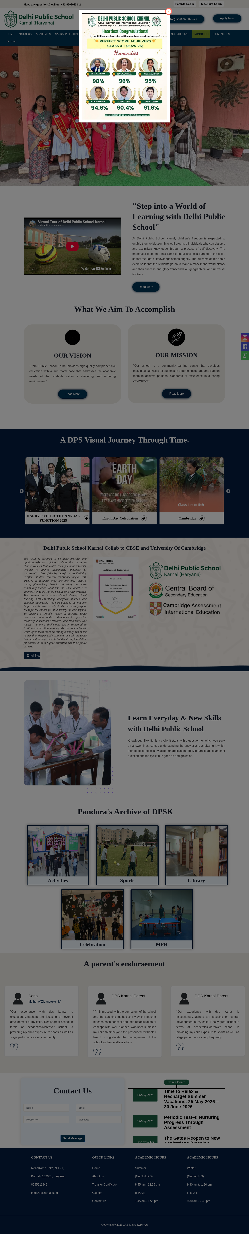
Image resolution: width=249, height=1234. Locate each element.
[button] (88, 66)
